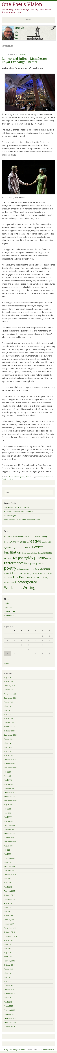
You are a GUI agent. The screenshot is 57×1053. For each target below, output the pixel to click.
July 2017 (7, 907)
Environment (20, 548)
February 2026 (9, 686)
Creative (33, 541)
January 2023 (9, 788)
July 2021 (7, 850)
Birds (10, 537)
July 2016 (7, 944)
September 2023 (10, 768)
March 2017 (8, 916)
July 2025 (7, 706)
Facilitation (12, 552)
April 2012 (8, 1002)
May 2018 (7, 883)
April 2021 (8, 854)
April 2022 (8, 817)
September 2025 (10, 698)
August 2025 (8, 702)
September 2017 (10, 899)
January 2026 (9, 690)
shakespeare (48, 477)
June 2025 (7, 710)
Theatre (28, 477)
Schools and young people (25, 573)
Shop (41, 573)
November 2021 (10, 833)
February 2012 (9, 1010)
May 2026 (7, 677)
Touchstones (9, 582)
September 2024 (10, 735)
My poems (37, 557)
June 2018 (7, 879)
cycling (7, 547)
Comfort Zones (18, 541)
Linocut (7, 558)
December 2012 (10, 989)
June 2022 (7, 813)
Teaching (8, 577)
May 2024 (7, 751)
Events (37, 546)
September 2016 (10, 936)
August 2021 (8, 846)
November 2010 (10, 1022)
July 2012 (7, 998)
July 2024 (7, 743)
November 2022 (10, 796)
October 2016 (9, 932)
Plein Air (40, 564)
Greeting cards (27, 553)
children (30, 537)
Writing (29, 587)
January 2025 (9, 723)
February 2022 (9, 825)
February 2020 (9, 858)
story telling (48, 573)
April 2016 (8, 957)
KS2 (47, 553)
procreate (25, 569)
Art (6, 536)
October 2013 (9, 985)
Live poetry (20, 558)
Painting (49, 558)
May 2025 (7, 714)
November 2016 (10, 928)
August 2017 (8, 903)
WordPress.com (48, 1050)
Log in (6, 603)
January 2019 (9, 870)
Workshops (13, 587)
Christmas (7, 542)
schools (6, 573)
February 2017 (9, 920)
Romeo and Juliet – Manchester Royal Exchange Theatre (24, 60)
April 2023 (8, 780)
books (24, 537)
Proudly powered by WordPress (14, 1050)
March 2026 (8, 681)
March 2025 (8, 718)
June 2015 (7, 977)
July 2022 (7, 809)
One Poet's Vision (22, 4)
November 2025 (10, 694)
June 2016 (7, 948)
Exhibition (47, 548)
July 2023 (7, 772)
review (40, 477)
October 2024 (9, 731)
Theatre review (7, 479)
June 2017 (7, 911)
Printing (19, 569)
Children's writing (40, 537)
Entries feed (8, 607)
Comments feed (10, 611)
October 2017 (9, 895)
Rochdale (45, 568)
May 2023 (7, 776)
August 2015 (8, 969)
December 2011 (10, 1018)
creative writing (46, 542)
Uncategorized (26, 582)
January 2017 (9, 924)
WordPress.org (10, 615)
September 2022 (10, 801)
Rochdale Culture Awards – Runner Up (18, 511)
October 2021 (9, 838)
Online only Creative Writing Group (17, 507)
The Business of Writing (30, 577)
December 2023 (10, 759)
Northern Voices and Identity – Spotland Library (22, 520)
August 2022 (8, 805)
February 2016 (9, 961)
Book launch (17, 537)
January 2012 (9, 1014)
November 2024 (10, 727)
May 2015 (7, 981)
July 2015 (7, 973)
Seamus (23, 54)
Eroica (28, 547)
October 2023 (9, 764)
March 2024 (8, 755)
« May (6, 664)
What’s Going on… (10, 515)
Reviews (12, 477)
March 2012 (8, 1006)
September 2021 (10, 842)
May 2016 (7, 953)
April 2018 (8, 887)
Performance (14, 563)
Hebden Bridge (37, 553)
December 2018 (10, 874)
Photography (30, 563)
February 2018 (9, 891)
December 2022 (10, 792)
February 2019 (9, 866)
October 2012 (9, 994)
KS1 (44, 553)
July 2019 (7, 862)
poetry (10, 568)
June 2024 (7, 747)
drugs (13, 548)
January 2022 (9, 829)
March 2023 (8, 784)
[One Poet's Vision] (29, 40)
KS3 (50, 553)
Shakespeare (20, 477)
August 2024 (8, 739)
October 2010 (9, 1026)
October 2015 (9, 965)
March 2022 (8, 821)
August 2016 (8, 940)
